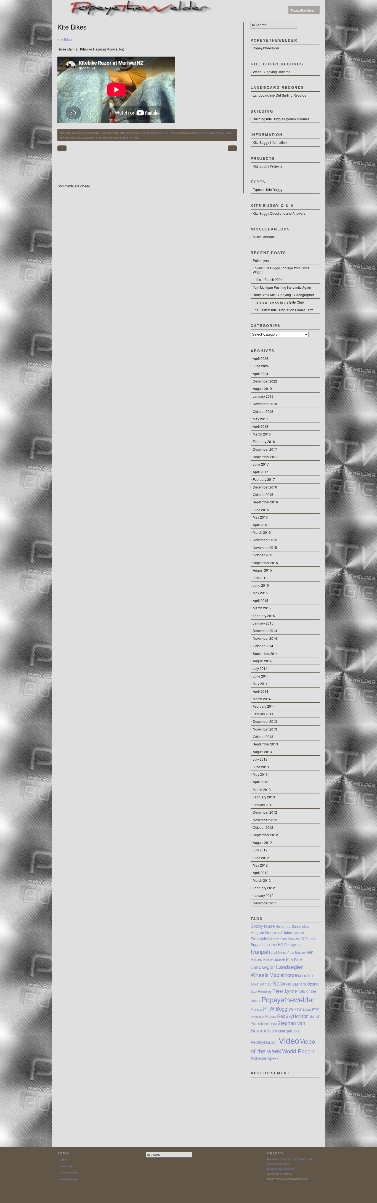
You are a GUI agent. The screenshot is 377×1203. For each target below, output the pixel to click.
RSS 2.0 (128, 137)
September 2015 (265, 562)
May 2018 (260, 418)
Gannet (274, 938)
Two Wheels (217, 133)
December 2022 (265, 381)
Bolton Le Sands (288, 926)
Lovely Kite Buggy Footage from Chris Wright (281, 269)
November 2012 (265, 819)
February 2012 (264, 887)
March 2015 (262, 608)
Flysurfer (298, 933)
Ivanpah (260, 951)
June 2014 (261, 676)
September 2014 (265, 653)
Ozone (312, 984)
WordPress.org (68, 1179)
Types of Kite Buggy (267, 189)
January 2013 (263, 804)
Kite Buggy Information (270, 142)
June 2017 (261, 464)
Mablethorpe (283, 974)
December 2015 (265, 539)
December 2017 (265, 449)
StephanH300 (267, 1023)
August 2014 (262, 660)
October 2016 (263, 494)
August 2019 (262, 388)
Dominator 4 (273, 932)
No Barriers (296, 984)
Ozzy (254, 991)
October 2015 (263, 555)
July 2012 (260, 850)
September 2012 (265, 834)
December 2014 (265, 630)
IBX (299, 945)
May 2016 (260, 517)
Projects (256, 1009)
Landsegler (263, 966)
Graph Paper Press (302, 1159)
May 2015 (260, 592)
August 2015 (262, 570)
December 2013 (265, 721)
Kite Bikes (64, 39)
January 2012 (263, 895)
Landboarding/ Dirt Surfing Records (279, 95)
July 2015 (260, 577)
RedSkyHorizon (293, 1016)
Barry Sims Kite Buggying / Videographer (283, 294)
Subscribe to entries (278, 1164)
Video (173, 133)
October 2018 (263, 411)
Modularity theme (277, 1159)
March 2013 (262, 789)
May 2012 (260, 865)
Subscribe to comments (280, 1169)
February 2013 (264, 797)
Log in (63, 1159)
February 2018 (264, 441)
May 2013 (260, 774)
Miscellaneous (264, 236)
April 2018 (260, 426)
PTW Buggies (278, 1008)
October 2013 (263, 736)
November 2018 (265, 403)
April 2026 (260, 358)
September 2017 (265, 456)
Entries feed (66, 1166)
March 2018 (262, 434)
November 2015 (265, 547)
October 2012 (263, 827)
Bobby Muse (263, 926)
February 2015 (264, 615)
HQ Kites (271, 945)
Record (270, 1016)
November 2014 (265, 638)
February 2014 (264, 706)
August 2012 (262, 842)
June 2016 (261, 509)
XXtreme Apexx (264, 1058)
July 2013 (260, 759)
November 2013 (265, 729)
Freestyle (259, 938)
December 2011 (265, 903)
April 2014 (260, 691)
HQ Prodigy (287, 944)
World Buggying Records (271, 71)
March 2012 (262, 880)
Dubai (287, 932)
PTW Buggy (302, 1009)
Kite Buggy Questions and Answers (279, 213)
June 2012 (261, 857)
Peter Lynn (261, 260)
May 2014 (260, 683)
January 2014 (263, 713)
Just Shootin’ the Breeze (288, 952)
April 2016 (260, 524)
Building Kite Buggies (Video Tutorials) (281, 118)
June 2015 (261, 585)
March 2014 (262, 698)
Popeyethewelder (302, 10)
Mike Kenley (261, 984)
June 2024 (261, 365)
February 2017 (264, 479)
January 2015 (263, 623)
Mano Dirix (305, 975)
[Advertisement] (285, 1105)
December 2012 (265, 812)
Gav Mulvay (289, 938)
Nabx (278, 983)
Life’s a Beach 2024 (268, 279)
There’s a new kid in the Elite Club (278, 302)
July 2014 (260, 668)
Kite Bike (163, 133)
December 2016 (265, 487)
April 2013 (260, 781)
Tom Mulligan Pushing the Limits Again (282, 287)
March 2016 (262, 532)
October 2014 (263, 645)
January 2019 (263, 396)
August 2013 (262, 751)
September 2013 (265, 744)
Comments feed (69, 1172)
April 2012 (260, 872)
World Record (298, 1051)
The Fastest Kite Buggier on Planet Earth (283, 309)
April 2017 (260, 471)
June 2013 (261, 766)
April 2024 (260, 373)
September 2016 (265, 502)
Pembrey (265, 991)
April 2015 (260, 600)
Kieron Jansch (274, 959)
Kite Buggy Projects (267, 166)
